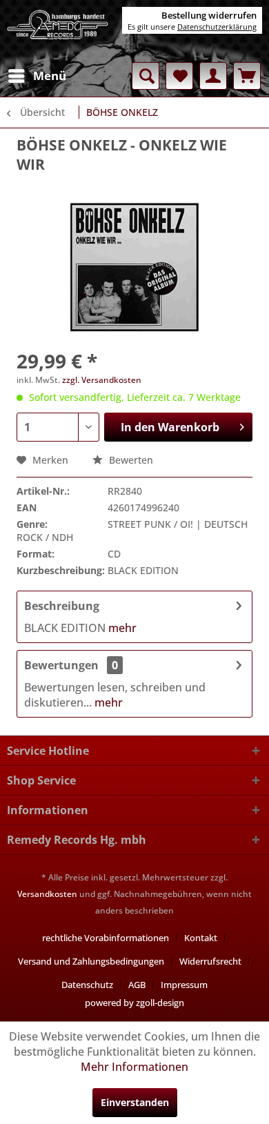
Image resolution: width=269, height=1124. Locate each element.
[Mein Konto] (213, 76)
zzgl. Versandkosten (101, 380)
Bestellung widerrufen (209, 15)
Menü (49, 75)
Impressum (184, 984)
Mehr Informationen (134, 1066)
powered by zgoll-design (134, 1002)
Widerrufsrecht (210, 961)
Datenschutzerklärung (217, 26)
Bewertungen (61, 665)
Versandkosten (47, 894)
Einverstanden (135, 1102)
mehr (121, 627)
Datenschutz (87, 984)
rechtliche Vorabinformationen (105, 937)
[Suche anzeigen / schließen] (145, 76)
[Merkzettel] (179, 76)
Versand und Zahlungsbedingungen (91, 961)
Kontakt (200, 937)
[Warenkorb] (247, 76)
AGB (137, 984)
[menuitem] (36, 76)
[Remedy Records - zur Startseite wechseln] (58, 31)
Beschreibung (61, 605)
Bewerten (129, 459)
